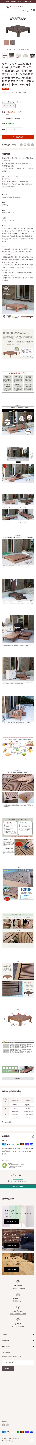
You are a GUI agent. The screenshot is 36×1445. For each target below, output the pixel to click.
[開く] (24, 11)
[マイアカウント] (28, 11)
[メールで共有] (32, 144)
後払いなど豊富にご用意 (18, 1314)
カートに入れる (18, 137)
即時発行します (18, 1301)
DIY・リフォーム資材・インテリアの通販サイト (18, 1)
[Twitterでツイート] (28, 144)
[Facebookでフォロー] (3, 1425)
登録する (8, 1368)
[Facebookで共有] (21, 144)
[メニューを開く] (3, 7)
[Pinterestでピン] (25, 144)
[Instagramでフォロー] (7, 1425)
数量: (3, 129)
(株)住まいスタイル (7, 92)
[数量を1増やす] (21, 130)
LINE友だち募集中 (18, 1326)
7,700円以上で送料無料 (18, 1288)
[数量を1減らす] (8, 130)
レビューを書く (18, 1186)
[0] (32, 10)
